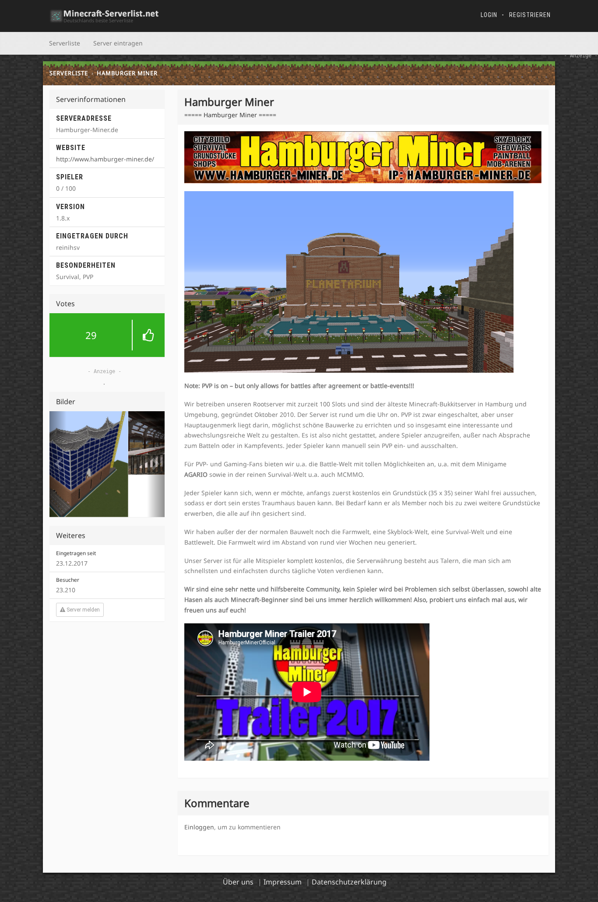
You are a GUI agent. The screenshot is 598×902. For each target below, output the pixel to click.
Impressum (283, 882)
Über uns (238, 882)
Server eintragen (118, 43)
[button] (107, 335)
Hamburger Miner (127, 73)
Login (489, 14)
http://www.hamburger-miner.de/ (105, 159)
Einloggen (199, 827)
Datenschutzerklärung (349, 882)
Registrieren (530, 14)
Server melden (82, 567)
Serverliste (64, 43)
